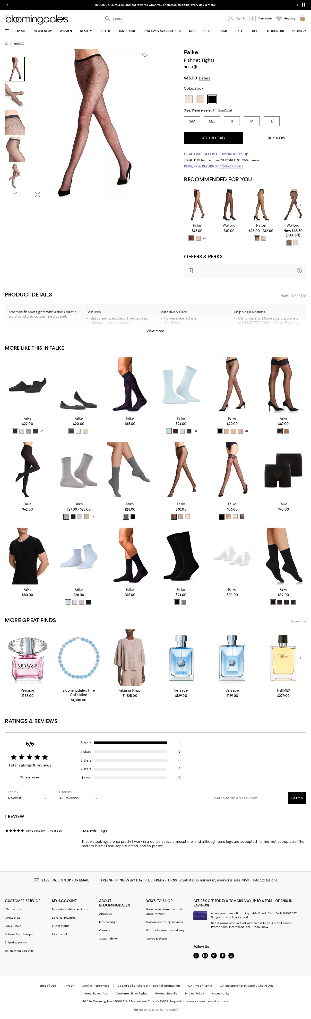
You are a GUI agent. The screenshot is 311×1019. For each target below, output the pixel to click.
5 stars (86, 743)
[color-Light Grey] (28, 431)
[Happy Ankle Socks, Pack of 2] (232, 556)
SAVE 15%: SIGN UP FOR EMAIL (65, 880)
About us (105, 913)
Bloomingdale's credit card (70, 909)
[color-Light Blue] (168, 431)
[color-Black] (191, 238)
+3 (246, 431)
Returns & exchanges (19, 934)
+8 (195, 431)
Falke (191, 52)
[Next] (300, 205)
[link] (197, 232)
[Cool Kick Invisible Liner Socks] (27, 385)
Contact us (12, 917)
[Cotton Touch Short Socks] (79, 556)
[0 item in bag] (302, 18)
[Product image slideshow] (92, 125)
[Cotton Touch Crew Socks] (79, 470)
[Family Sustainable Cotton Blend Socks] (181, 385)
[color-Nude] (263, 238)
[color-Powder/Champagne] (235, 516)
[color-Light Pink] (81, 602)
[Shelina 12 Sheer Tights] (232, 385)
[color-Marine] (35, 431)
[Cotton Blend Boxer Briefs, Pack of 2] (283, 470)
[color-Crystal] (233, 431)
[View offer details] (245, 270)
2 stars (86, 769)
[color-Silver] (66, 516)
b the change (108, 922)
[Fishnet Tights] (261, 205)
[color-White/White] (296, 242)
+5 (204, 238)
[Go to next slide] (297, 5)
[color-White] (21, 431)
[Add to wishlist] (145, 55)
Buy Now (276, 138)
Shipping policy (16, 942)
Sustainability (108, 938)
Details (204, 78)
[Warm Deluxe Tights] (27, 470)
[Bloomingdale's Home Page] (37, 20)
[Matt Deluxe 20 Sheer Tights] (197, 205)
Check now (260, 927)
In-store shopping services (164, 922)
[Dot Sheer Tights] (181, 470)
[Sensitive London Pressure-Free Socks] (130, 470)
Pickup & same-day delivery (165, 930)
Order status (60, 926)
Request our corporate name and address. (199, 1001)
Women (19, 43)
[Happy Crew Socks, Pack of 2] (181, 556)
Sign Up (242, 154)
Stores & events (157, 938)
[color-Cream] (85, 431)
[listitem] (155, 5)
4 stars (86, 752)
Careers (104, 930)
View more (155, 331)
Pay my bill (59, 934)
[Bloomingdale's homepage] (7, 43)
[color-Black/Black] (289, 242)
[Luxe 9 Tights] (229, 205)
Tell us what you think (19, 950)
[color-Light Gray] (183, 602)
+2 (41, 431)
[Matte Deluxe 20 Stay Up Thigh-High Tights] (232, 470)
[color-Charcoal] (286, 602)
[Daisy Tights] (293, 205)
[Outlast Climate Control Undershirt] (27, 556)
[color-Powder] (240, 431)
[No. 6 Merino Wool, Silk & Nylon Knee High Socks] (130, 385)
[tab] (15, 69)
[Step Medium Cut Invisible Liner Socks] (79, 385)
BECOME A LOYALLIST (110, 5)
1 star (86, 778)
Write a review (30, 777)
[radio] (191, 238)
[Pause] (303, 5)
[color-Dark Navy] (73, 516)
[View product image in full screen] (37, 195)
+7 (92, 516)
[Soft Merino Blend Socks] (283, 556)
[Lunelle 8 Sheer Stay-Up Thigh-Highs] (283, 385)
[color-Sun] (198, 238)
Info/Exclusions (230, 166)
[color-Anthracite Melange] (293, 602)
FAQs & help (13, 926)
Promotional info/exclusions (231, 927)
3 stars (86, 760)
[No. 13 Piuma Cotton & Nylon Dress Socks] (130, 556)
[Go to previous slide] (8, 5)
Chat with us (13, 909)
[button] (79, 125)
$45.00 (190, 78)
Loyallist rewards (64, 917)
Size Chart (225, 110)
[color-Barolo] (175, 431)
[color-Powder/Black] (242, 516)
